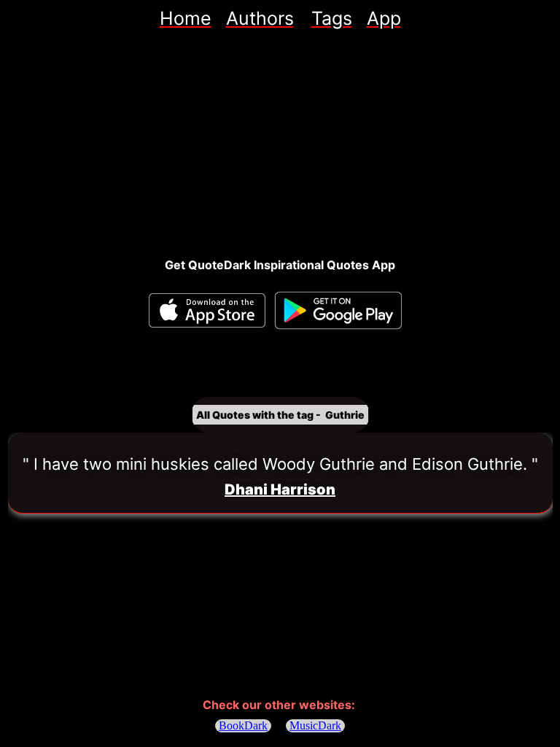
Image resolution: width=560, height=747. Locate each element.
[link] (185, 18)
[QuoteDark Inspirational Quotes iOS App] (207, 310)
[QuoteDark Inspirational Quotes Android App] (338, 311)
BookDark (243, 725)
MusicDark (315, 725)
